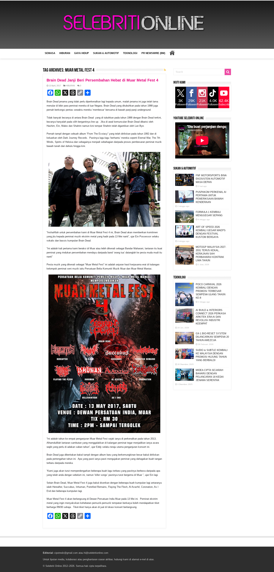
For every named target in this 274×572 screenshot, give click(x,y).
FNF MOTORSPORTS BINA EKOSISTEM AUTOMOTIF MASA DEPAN (211, 179)
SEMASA (50, 53)
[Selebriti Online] (137, 25)
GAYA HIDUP (81, 53)
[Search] (228, 72)
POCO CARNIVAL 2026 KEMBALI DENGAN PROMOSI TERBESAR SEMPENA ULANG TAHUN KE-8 (210, 291)
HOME (172, 53)
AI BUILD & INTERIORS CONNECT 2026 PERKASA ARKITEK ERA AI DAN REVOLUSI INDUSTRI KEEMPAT (211, 317)
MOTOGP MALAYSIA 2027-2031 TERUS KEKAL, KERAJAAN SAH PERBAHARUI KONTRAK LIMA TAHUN (211, 254)
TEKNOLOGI (130, 53)
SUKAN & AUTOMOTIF (106, 53)
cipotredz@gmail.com (66, 552)
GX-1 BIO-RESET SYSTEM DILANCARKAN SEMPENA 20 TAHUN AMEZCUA (212, 337)
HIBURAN (64, 53)
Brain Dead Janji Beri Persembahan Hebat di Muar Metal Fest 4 (102, 80)
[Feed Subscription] (165, 69)
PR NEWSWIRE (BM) (153, 53)
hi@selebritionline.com (96, 552)
